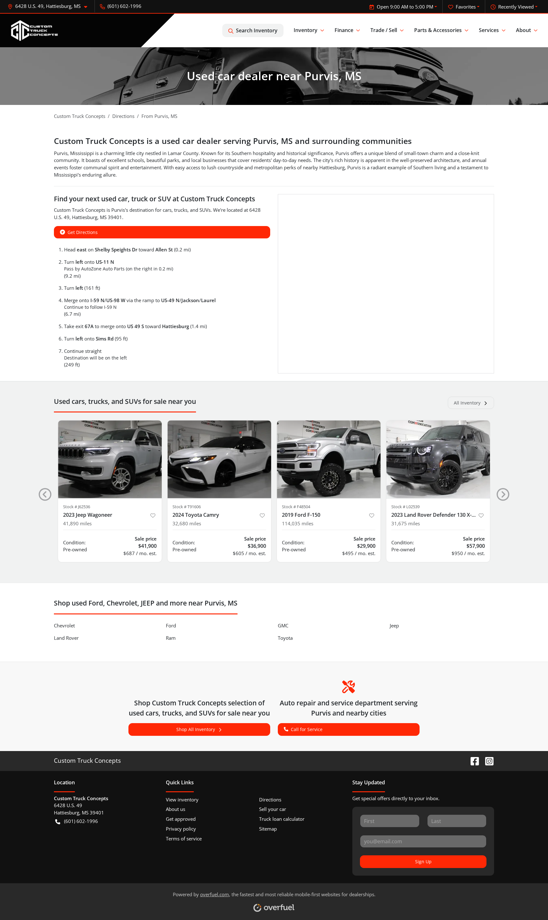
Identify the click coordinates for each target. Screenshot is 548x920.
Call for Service (307, 729)
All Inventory (467, 403)
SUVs (205, 210)
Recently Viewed (516, 6)
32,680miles (187, 523)
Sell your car (272, 809)
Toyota (285, 638)
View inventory (182, 799)
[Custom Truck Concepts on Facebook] (472, 760)
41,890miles (77, 523)
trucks (180, 210)
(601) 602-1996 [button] (124, 6)
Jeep (394, 625)
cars (167, 210)
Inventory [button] (305, 30)
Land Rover (66, 638)
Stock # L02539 (405, 506)
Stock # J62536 (76, 506)
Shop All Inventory (195, 729)
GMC (283, 625)
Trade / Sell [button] (383, 30)
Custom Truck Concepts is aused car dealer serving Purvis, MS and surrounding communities (233, 140)
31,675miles (405, 523)
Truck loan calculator (281, 819)
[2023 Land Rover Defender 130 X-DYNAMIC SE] (438, 459)
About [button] (523, 30)
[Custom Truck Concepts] (35, 30)
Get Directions (83, 232)
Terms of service (184, 838)
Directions (270, 799)
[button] (50, 6)
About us (175, 809)
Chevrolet (64, 625)
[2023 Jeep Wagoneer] (110, 459)
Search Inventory (256, 30)
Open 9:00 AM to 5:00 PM (405, 6)
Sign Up (423, 861)
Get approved (181, 819)
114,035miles (297, 523)
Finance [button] (344, 30)
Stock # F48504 (296, 506)
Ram (171, 638)
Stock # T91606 (187, 506)
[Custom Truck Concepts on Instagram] (487, 760)
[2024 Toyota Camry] (219, 459)
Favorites (466, 6)
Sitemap (268, 829)
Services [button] (489, 30)
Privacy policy (181, 829)
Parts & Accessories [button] (438, 30)
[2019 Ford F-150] (329, 459)
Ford (171, 625)
